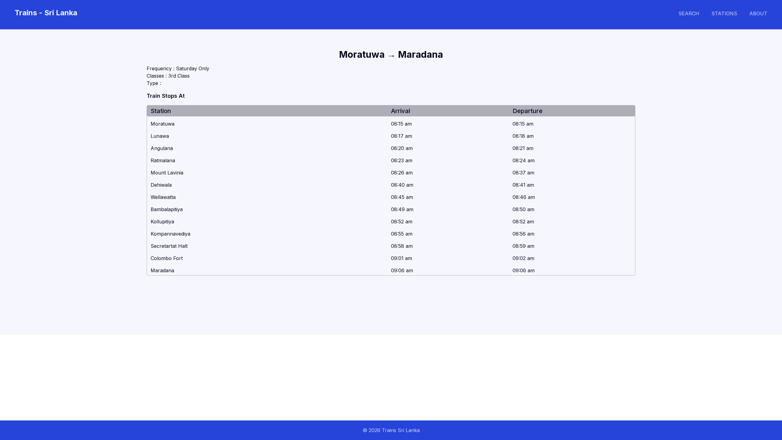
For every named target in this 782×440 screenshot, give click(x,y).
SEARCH (688, 13)
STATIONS (724, 13)
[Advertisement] (183, 377)
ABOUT (758, 13)
